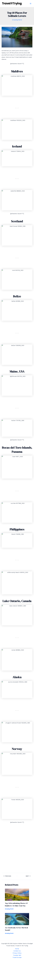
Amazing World (17, 20)
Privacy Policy (17, 953)
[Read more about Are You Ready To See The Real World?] (17, 919)
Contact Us (17, 951)
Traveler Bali (17, 955)
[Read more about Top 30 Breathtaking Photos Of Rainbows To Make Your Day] (17, 894)
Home (17, 948)
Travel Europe (17, 957)
